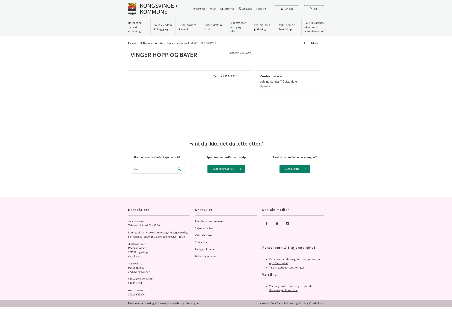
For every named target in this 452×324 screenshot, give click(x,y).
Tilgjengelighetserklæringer (286, 267)
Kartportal (228, 8)
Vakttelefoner (203, 235)
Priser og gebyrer (205, 256)
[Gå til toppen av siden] (440, 312)
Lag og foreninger (177, 43)
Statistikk (261, 8)
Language (246, 8)
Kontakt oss (199, 8)
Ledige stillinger (205, 249)
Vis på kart (134, 256)
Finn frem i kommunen (209, 221)
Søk (316, 8)
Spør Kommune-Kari (223, 168)
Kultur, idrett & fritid (151, 43)
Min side (288, 8)
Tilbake (315, 43)
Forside (132, 43)
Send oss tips (292, 168)
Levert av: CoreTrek (270, 303)
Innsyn (213, 8)
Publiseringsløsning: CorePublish (304, 303)
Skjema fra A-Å (204, 228)
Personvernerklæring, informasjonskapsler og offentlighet (164, 303)
